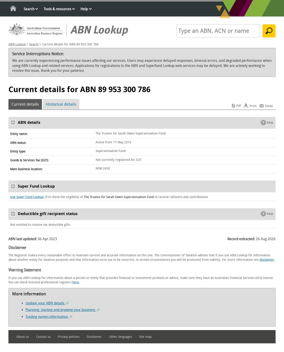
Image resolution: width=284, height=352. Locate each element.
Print (253, 106)
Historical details (61, 104)
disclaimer (267, 260)
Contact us (43, 337)
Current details (25, 104)
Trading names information (47, 317)
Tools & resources (57, 9)
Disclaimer (94, 337)
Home (13, 9)
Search (29, 9)
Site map (145, 337)
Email (269, 106)
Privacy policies (68, 337)
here (75, 282)
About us (22, 337)
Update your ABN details (45, 303)
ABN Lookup (17, 44)
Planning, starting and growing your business (61, 310)
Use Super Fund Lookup (27, 197)
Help (84, 9)
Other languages (120, 337)
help (270, 122)
